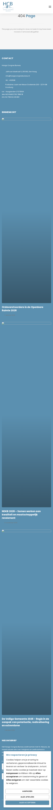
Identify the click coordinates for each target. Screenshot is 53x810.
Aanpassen (27, 791)
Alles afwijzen (27, 797)
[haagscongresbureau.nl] (8, 6)
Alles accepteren (27, 802)
